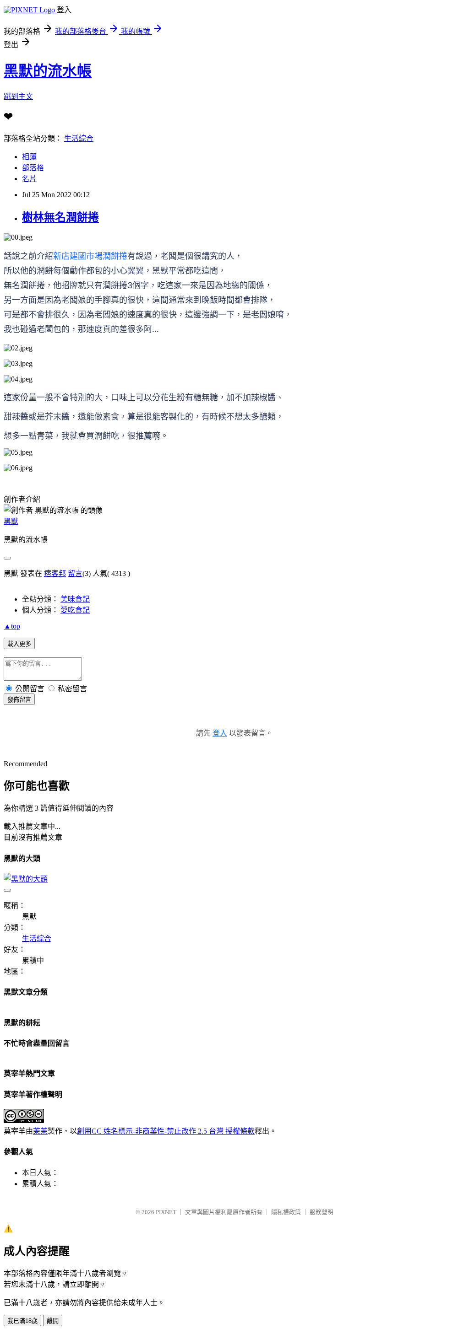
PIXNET (166, 1212)
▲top (12, 626)
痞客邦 (55, 573)
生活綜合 (78, 138)
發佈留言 (19, 699)
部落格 (33, 168)
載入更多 (19, 643)
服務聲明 (321, 1212)
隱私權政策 (286, 1212)
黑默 (11, 521)
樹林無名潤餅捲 (60, 217)
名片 (29, 179)
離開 (53, 1320)
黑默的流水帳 (48, 71)
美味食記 (75, 599)
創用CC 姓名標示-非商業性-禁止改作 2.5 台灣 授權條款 (166, 1131)
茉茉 (40, 1131)
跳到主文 (18, 96)
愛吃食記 (75, 610)
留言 (75, 573)
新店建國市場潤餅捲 (90, 256)
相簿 (29, 157)
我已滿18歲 (22, 1320)
